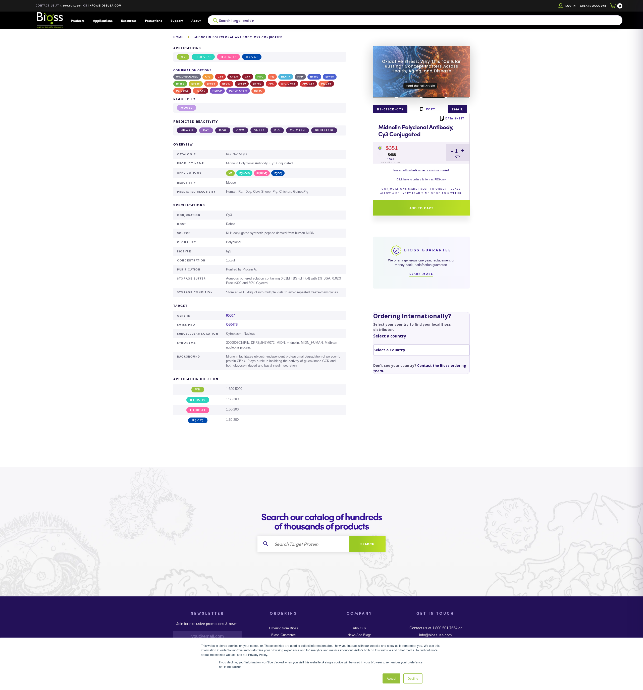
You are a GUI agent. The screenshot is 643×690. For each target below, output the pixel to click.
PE (272, 76)
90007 (230, 315)
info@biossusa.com (105, 5)
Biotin (285, 76)
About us (359, 628)
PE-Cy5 (326, 83)
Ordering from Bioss (283, 628)
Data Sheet (454, 118)
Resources (128, 20)
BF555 (195, 83)
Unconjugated (187, 76)
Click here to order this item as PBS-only (421, 179)
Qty (458, 156)
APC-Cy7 (308, 83)
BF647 (226, 83)
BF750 (257, 83)
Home (178, 37)
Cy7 (247, 76)
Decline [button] (413, 678)
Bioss (50, 20)
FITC (260, 76)
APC (271, 83)
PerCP (217, 90)
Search (367, 543)
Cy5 (220, 76)
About (196, 20)
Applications (103, 20)
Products (77, 20)
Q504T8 (232, 324)
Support (177, 20)
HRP (300, 76)
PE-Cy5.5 (182, 90)
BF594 (211, 83)
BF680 (242, 83)
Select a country (389, 336)
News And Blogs (359, 635)
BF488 (180, 83)
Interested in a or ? (421, 170)
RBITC (258, 90)
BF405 (330, 76)
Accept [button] (391, 678)
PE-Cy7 (201, 90)
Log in (570, 6)
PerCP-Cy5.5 (238, 90)
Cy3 (207, 76)
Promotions (153, 20)
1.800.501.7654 (71, 5)
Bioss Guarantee (283, 635)
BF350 (314, 76)
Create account (593, 6)
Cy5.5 (234, 76)
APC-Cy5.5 (288, 83)
